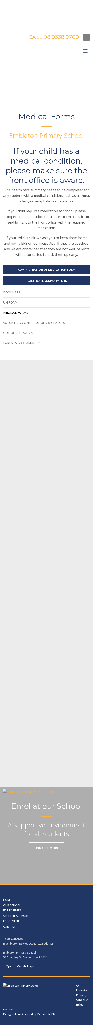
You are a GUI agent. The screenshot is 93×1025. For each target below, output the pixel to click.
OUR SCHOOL (12, 905)
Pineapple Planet (48, 1014)
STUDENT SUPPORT (16, 916)
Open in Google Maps (20, 966)
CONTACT (9, 926)
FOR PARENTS (12, 910)
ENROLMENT (11, 921)
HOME (7, 900)
